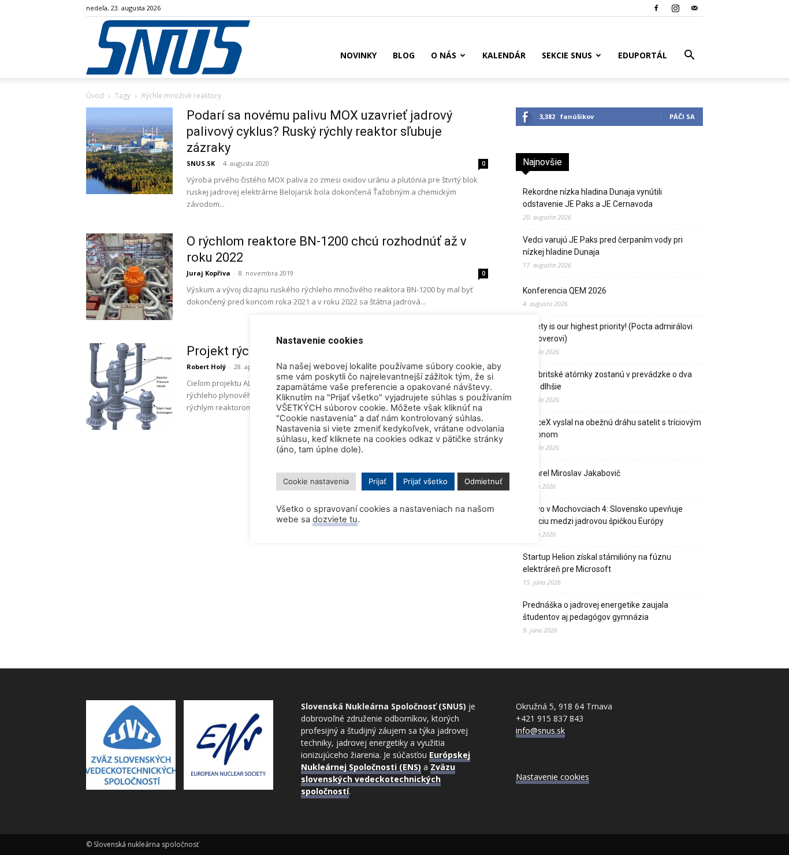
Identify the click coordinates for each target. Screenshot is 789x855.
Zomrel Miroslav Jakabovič (571, 473)
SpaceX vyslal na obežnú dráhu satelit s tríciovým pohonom (612, 428)
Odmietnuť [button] (483, 481)
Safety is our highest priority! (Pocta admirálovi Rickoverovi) (608, 332)
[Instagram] (675, 8)
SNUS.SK (201, 163)
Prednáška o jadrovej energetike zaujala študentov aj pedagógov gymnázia (595, 611)
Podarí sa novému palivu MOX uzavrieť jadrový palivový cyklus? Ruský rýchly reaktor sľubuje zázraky (319, 131)
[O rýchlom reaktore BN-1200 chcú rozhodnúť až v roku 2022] (129, 276)
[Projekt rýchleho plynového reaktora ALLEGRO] (129, 386)
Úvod (95, 96)
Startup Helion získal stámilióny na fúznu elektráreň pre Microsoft (597, 563)
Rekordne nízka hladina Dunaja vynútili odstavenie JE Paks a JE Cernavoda (592, 198)
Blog (404, 55)
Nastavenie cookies (552, 776)
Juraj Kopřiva (208, 273)
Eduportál (642, 55)
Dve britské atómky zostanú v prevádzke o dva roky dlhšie (607, 380)
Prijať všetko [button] (425, 481)
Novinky (358, 55)
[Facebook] (656, 8)
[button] (689, 56)
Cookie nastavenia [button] (316, 481)
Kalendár (504, 55)
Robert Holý (206, 366)
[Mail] (694, 8)
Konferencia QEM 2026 (564, 290)
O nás (443, 55)
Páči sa (682, 116)
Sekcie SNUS (567, 55)
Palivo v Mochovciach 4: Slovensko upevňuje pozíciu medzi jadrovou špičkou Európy (603, 515)
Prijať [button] (377, 481)
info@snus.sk (540, 730)
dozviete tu (335, 519)
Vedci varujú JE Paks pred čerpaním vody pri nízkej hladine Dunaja (603, 245)
